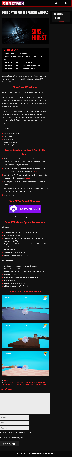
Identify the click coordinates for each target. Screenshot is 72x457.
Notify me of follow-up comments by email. (16, 432)
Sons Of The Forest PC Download (19, 384)
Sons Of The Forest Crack (11, 382)
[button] (64, 3)
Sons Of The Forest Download (28, 382)
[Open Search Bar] (56, 3)
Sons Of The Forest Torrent (38, 384)
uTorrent (35, 171)
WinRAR (27, 178)
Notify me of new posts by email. (12, 438)
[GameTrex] (13, 3)
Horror (6, 380)
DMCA (53, 453)
